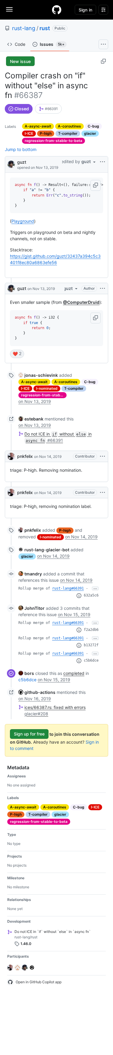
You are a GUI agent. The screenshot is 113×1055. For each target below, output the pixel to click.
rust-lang (23, 28)
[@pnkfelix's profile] (11, 456)
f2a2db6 (91, 630)
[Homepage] (56, 9)
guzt (21, 162)
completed (73, 673)
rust (44, 28)
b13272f (91, 645)
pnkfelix (25, 456)
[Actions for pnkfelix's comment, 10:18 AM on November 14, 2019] (102, 456)
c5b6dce (91, 660)
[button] (95, 185)
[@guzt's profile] (11, 163)
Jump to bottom (20, 149)
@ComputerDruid (81, 302)
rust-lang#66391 (68, 588)
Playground (22, 221)
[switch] (17, 354)
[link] (48, 109)
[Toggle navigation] (9, 9)
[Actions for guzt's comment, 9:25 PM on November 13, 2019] (102, 288)
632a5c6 (91, 595)
